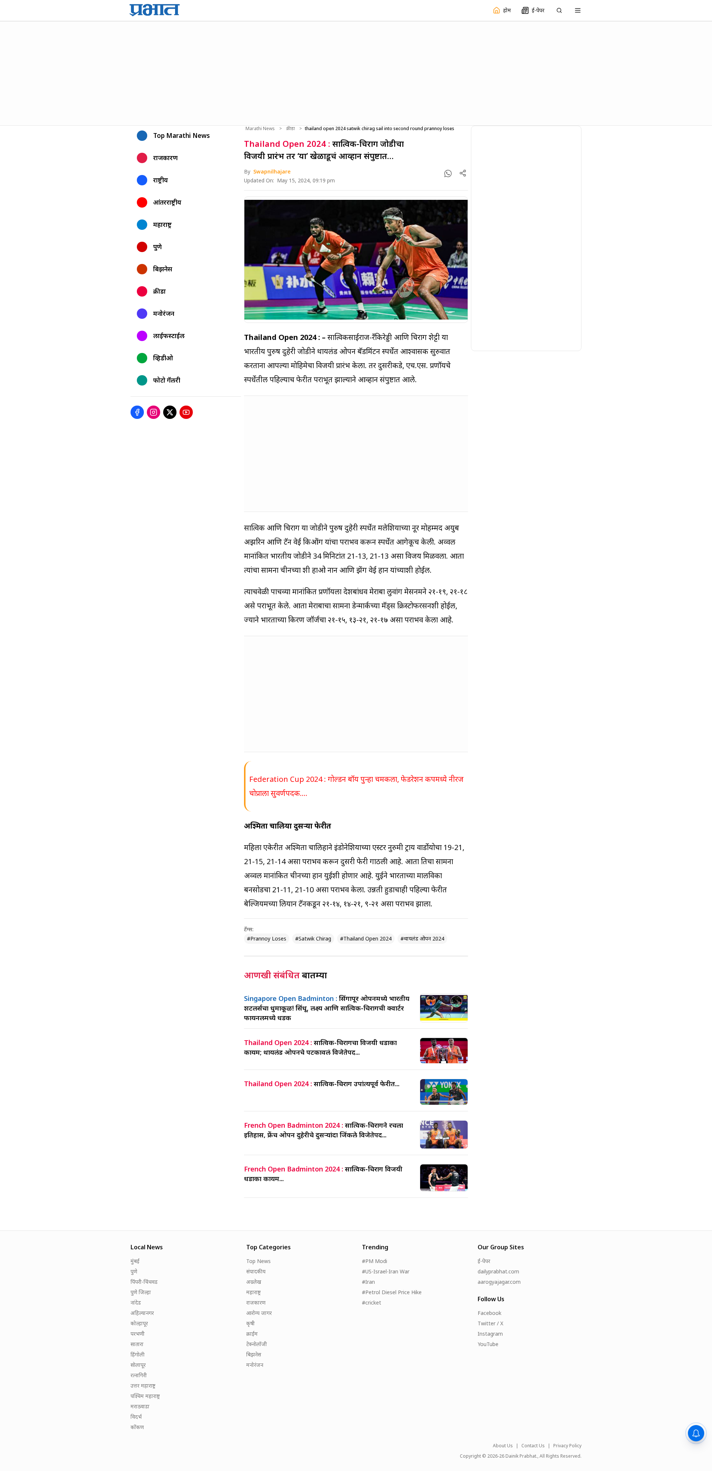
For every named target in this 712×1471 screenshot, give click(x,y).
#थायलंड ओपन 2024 (422, 938)
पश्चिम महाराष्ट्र (145, 1395)
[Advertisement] (356, 72)
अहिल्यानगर (142, 1312)
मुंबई (135, 1261)
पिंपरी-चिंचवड (144, 1281)
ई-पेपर (484, 1261)
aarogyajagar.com (499, 1281)
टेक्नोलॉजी (256, 1344)
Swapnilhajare (272, 171)
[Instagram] (153, 412)
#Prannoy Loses (266, 938)
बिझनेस (253, 1354)
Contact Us (533, 1446)
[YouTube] (186, 412)
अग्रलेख (253, 1281)
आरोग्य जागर (259, 1312)
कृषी (250, 1323)
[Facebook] (137, 412)
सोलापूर (138, 1364)
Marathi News (260, 129)
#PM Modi (374, 1261)
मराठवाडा (140, 1406)
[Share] (463, 173)
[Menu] (577, 10)
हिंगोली (138, 1354)
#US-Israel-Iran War (385, 1271)
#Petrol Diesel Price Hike (392, 1292)
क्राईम (252, 1333)
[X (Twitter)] (170, 412)
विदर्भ (136, 1416)
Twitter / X (490, 1323)
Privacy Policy (567, 1446)
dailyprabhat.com (498, 1271)
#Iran (368, 1281)
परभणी (138, 1333)
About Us (503, 1446)
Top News (258, 1261)
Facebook (489, 1312)
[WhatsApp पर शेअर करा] (448, 173)
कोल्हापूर (139, 1323)
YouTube (488, 1344)
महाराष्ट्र (253, 1292)
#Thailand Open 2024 (366, 938)
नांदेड (136, 1302)
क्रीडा (290, 129)
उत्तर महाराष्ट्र (143, 1385)
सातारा (137, 1344)
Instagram (490, 1333)
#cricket (371, 1302)
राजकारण (256, 1302)
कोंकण (137, 1427)
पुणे (134, 1271)
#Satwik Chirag (313, 938)
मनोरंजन (254, 1364)
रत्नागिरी (139, 1375)
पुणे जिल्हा (141, 1292)
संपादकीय (256, 1271)
